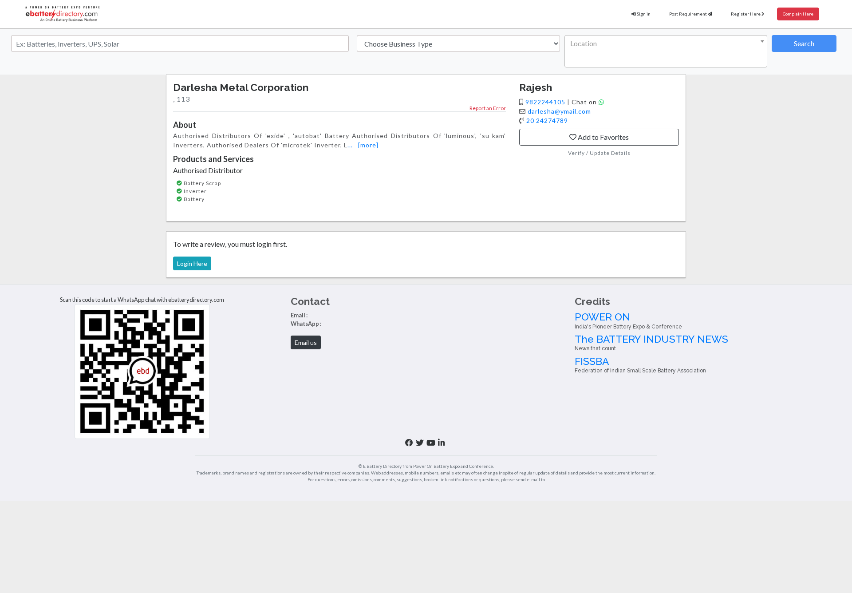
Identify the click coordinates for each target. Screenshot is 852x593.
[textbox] (664, 43)
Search (804, 43)
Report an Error (487, 108)
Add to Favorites (602, 137)
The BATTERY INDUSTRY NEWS (651, 342)
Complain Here (798, 13)
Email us (306, 342)
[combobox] (666, 51)
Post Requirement (688, 13)
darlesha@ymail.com (559, 111)
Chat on (585, 102)
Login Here (192, 263)
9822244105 (546, 102)
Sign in (643, 13)
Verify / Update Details (599, 153)
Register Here (746, 13)
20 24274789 (547, 120)
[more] (368, 145)
